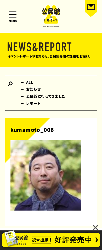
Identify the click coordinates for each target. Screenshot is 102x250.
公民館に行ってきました (46, 96)
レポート (33, 103)
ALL (29, 82)
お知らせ (33, 89)
